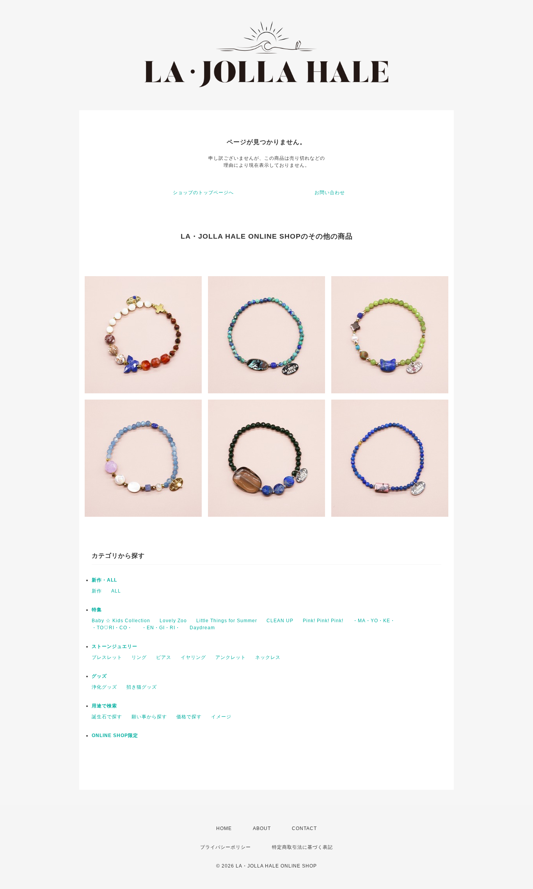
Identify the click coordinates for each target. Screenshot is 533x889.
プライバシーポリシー (225, 847)
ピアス (163, 657)
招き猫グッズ (141, 687)
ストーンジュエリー (114, 646)
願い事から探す (149, 716)
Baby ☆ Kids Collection (121, 620)
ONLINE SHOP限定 (115, 735)
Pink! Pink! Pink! (323, 620)
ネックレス (268, 657)
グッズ (99, 676)
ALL (116, 591)
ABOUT (262, 828)
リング (139, 657)
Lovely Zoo (173, 620)
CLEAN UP (279, 620)
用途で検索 (104, 706)
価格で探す (189, 716)
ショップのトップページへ (203, 192)
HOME (224, 828)
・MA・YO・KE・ (374, 620)
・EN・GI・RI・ (161, 627)
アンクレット (230, 657)
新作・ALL (104, 580)
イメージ (221, 716)
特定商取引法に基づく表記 (302, 847)
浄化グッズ (104, 687)
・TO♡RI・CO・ (112, 627)
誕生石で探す (107, 716)
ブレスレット (107, 657)
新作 (97, 591)
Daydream (202, 627)
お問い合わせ (329, 192)
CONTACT (304, 828)
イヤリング (193, 657)
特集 (97, 609)
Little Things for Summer (226, 620)
